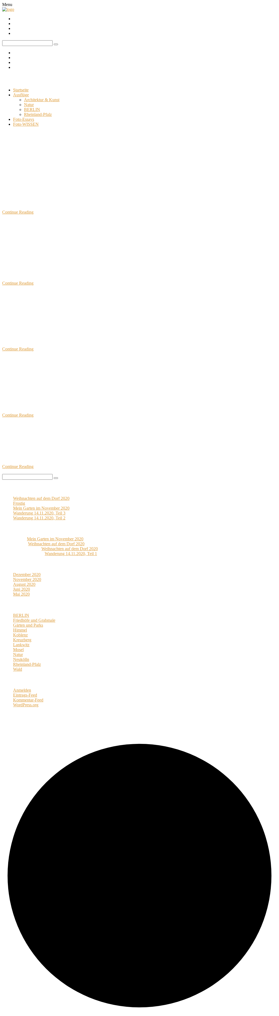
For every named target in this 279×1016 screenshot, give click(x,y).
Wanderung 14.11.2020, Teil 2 (43, 299)
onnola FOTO (22, 78)
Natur (29, 104)
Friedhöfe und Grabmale (34, 620)
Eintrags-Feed (25, 695)
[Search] (56, 478)
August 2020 (24, 584)
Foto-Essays (23, 119)
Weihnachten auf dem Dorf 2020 (41, 498)
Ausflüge (21, 95)
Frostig (19, 503)
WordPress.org (25, 705)
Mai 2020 (21, 594)
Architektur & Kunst (41, 99)
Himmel (20, 630)
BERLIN (32, 109)
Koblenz (42, 179)
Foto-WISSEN (26, 124)
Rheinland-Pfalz (38, 114)
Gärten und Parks (17, 179)
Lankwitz (21, 644)
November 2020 (27, 579)
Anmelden (22, 690)
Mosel (18, 649)
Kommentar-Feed (28, 700)
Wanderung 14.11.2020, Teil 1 (43, 365)
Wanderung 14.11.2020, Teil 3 (43, 228)
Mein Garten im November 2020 (47, 162)
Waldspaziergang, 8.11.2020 (41, 431)
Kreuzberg (22, 640)
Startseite (21, 90)
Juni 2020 (21, 589)
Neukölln (21, 659)
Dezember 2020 (27, 574)
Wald (37, 315)
